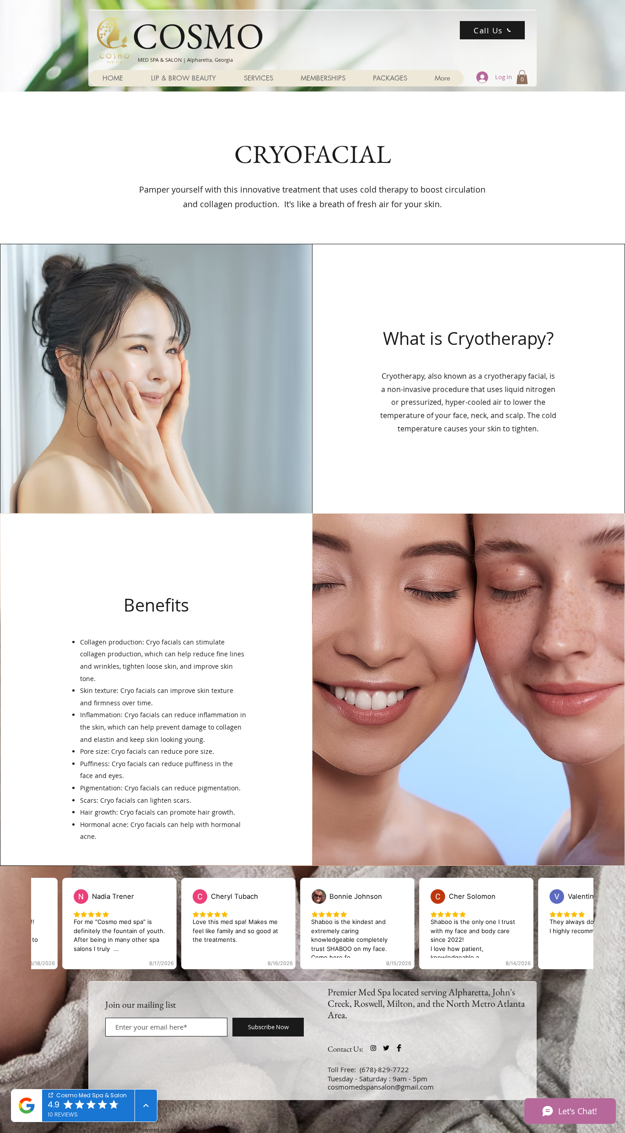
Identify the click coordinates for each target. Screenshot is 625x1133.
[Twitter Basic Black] (386, 1048)
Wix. (203, 1129)
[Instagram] (373, 1048)
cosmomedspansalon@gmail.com (381, 1086)
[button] (522, 77)
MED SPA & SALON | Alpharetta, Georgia (185, 59)
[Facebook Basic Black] (399, 1048)
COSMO (198, 35)
